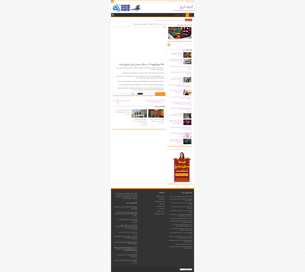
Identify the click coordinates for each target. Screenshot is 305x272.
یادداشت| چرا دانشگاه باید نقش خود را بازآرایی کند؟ (176, 91)
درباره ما (175, 1)
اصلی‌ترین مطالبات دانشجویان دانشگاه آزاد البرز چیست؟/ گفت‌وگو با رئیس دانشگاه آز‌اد (181, 103)
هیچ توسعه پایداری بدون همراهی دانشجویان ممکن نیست (176, 114)
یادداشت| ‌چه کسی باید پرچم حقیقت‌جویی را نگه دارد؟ (157, 120)
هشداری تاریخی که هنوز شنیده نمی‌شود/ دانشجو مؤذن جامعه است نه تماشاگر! (180, 108)
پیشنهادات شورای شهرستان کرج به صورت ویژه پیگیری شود (125, 207)
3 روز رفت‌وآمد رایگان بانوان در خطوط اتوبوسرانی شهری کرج (181, 72)
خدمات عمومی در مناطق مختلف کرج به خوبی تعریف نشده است (154, 100)
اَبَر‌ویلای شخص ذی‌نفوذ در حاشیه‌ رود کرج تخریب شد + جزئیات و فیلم (169, 20)
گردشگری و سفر (161, 214)
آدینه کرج (186, 7)
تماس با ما (170, 1)
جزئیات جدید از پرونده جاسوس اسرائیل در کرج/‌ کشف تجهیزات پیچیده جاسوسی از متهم (176, 121)
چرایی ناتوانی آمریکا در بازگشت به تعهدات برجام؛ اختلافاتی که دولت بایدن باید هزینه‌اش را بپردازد (126, 213)
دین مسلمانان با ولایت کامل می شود (128, 232)
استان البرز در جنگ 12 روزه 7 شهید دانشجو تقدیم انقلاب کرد (122, 111)
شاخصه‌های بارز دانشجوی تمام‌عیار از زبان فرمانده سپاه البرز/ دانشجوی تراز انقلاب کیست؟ (179, 85)
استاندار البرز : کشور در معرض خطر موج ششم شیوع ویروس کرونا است (126, 237)
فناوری (163, 209)
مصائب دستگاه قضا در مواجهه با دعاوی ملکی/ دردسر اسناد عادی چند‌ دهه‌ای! (180, 97)
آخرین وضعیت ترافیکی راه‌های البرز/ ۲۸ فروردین (127, 220)
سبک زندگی (162, 206)
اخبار (179, 1)
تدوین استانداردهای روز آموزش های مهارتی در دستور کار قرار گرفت (125, 242)
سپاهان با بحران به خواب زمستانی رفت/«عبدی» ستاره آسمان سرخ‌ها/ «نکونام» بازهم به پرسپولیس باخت (126, 226)
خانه (183, 1)
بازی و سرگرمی (161, 201)
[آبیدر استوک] (126, 8)
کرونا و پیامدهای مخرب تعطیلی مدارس (123, 100)
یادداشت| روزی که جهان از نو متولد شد (176, 133)
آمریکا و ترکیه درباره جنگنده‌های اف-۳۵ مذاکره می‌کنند (125, 261)
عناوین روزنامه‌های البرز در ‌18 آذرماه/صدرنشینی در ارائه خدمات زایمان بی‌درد (180, 128)
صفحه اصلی (161, 24)
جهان (163, 204)
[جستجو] (112, 1)
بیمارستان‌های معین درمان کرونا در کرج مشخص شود (127, 255)
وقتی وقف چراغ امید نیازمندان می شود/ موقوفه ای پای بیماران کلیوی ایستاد (176, 141)
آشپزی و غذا (162, 196)
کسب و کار (162, 211)
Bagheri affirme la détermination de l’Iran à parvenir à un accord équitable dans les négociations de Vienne (125, 249)
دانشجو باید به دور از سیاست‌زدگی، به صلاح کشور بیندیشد (177, 79)
